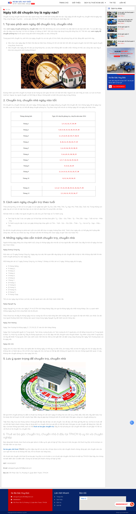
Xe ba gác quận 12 (123, 27)
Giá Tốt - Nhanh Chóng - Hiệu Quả (22, 3)
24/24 (33, 3)
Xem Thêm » (121, 16)
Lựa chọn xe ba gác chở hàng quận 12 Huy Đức (125, 20)
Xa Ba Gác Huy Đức (117, 77)
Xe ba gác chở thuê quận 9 (126, 41)
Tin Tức (113, 3)
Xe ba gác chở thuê (10, 449)
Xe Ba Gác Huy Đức (22, 2)
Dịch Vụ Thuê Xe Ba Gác (94, 3)
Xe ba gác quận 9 (123, 34)
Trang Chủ (63, 3)
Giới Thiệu (76, 3)
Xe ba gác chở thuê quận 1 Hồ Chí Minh (126, 13)
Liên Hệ (123, 3)
